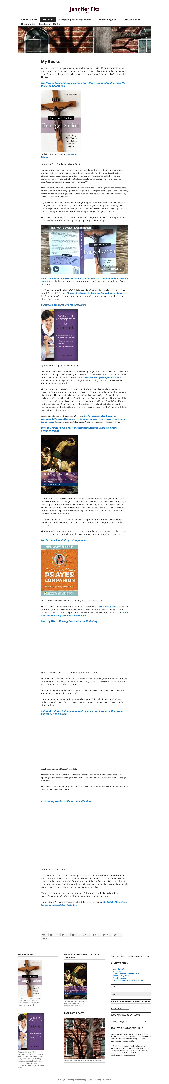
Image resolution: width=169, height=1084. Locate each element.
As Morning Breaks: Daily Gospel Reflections (66, 801)
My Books (48, 19)
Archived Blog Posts (107, 19)
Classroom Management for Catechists (101, 377)
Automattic (106, 1080)
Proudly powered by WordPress (71, 1080)
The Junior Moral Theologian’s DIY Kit (40, 24)
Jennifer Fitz (84, 8)
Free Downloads (131, 19)
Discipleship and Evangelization (75, 19)
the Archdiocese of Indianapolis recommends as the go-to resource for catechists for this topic (83, 419)
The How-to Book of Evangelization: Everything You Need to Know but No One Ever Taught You (83, 84)
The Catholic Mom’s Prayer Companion (63, 540)
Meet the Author (29, 19)
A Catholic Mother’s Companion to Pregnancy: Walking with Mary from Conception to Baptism (82, 712)
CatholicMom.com (107, 606)
